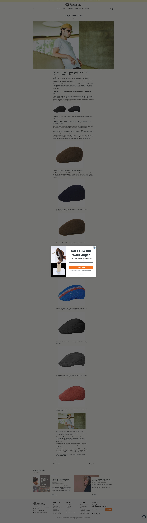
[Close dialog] (94, 247)
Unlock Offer (81, 268)
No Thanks (81, 274)
